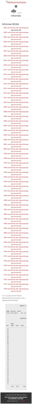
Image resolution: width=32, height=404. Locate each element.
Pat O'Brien (21, 401)
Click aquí (5, 296)
